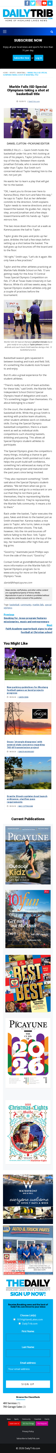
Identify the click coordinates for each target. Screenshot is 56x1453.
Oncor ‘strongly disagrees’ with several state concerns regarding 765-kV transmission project (26, 745)
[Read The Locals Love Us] (28, 983)
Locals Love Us (14, 1423)
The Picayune (42, 1423)
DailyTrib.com (34, 101)
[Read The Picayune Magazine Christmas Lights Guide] (28, 1132)
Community (26, 1419)
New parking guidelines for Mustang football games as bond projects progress (27, 690)
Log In (39, 57)
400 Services (10, 1403)
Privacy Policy (28, 1431)
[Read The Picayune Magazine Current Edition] (28, 855)
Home (5, 73)
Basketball (21, 73)
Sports (12, 73)
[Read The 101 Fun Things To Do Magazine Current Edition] (28, 919)
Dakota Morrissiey (26, 752)
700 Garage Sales (12, 1406)
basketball (14, 604)
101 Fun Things (28, 1423)
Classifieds (37, 1419)
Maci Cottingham (26, 806)
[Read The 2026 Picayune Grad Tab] (28, 1053)
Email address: (28, 1362)
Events (47, 1419)
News (9, 1419)
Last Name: (28, 1347)
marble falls (38, 604)
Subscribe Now (21, 57)
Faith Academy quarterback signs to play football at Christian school (29, 629)
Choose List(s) (28, 1315)
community (25, 604)
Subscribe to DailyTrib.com (28, 1438)
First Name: (28, 1331)
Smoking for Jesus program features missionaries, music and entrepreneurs (26, 618)
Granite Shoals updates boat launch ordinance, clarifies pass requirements (27, 799)
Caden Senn (23, 697)
